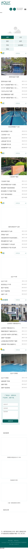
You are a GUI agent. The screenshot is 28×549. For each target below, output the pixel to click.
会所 (20, 41)
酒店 (7, 41)
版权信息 (16, 540)
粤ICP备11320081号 (14, 544)
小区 (20, 37)
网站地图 (10, 540)
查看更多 (18, 53)
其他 (7, 49)
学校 (7, 45)
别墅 (7, 37)
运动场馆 (20, 45)
